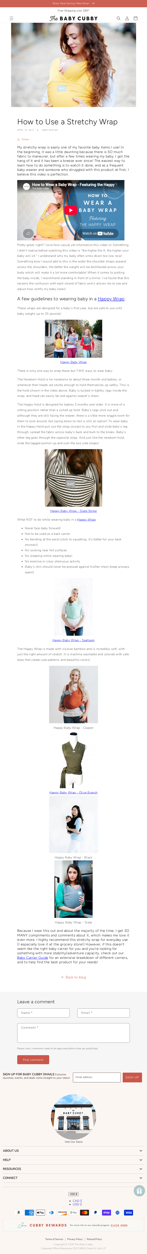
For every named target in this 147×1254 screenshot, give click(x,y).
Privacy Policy (75, 1239)
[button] (11, 18)
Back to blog (76, 977)
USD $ (73, 1194)
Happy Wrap (111, 298)
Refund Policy (94, 1239)
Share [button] (25, 139)
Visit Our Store (73, 1142)
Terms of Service (54, 1239)
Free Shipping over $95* (73, 10)
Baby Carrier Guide (32, 958)
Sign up (132, 1077)
